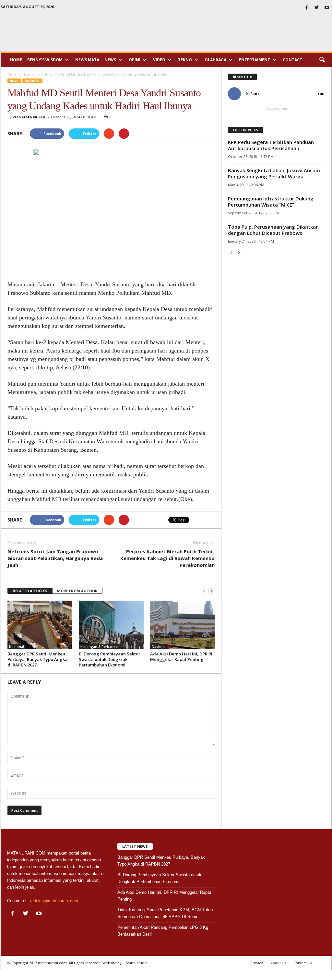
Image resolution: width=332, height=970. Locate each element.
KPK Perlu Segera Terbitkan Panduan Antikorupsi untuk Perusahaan (271, 145)
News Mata (87, 60)
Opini (134, 60)
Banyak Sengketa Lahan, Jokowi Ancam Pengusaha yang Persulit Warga (274, 173)
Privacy (256, 962)
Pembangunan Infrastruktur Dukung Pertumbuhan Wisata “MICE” (271, 201)
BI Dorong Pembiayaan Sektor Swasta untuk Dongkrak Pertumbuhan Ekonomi (109, 659)
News (110, 60)
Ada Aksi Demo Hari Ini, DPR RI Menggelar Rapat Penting (181, 656)
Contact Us (302, 962)
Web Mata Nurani (30, 116)
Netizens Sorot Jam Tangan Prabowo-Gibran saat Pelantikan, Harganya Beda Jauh (55, 558)
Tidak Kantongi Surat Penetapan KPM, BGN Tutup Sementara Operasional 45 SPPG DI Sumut (165, 913)
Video (159, 60)
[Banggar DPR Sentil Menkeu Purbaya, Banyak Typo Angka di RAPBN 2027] (39, 625)
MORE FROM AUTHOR (77, 590)
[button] (322, 60)
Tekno (185, 60)
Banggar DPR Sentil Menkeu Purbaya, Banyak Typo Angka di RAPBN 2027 (37, 659)
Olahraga (215, 60)
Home (16, 60)
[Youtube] (327, 8)
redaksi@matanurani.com (54, 900)
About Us (278, 962)
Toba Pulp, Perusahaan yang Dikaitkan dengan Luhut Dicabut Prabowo (273, 229)
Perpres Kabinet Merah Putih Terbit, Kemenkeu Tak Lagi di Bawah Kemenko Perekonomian (167, 558)
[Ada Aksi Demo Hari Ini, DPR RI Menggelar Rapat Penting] (182, 625)
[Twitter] (317, 8)
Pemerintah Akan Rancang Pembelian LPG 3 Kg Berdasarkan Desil (162, 931)
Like (321, 93)
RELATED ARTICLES (30, 590)
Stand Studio (137, 962)
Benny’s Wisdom (45, 60)
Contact (292, 60)
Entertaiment (254, 60)
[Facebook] (307, 8)
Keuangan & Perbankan (100, 646)
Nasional (32, 81)
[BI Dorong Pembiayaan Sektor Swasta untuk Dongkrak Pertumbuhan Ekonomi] (111, 625)
